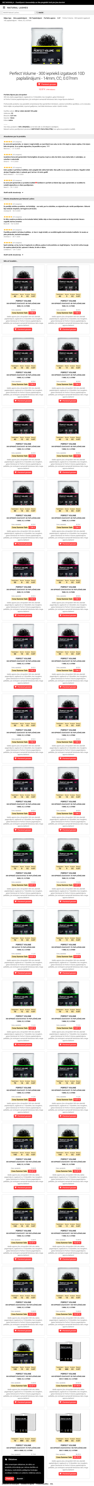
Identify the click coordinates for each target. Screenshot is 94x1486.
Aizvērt (20, 1478)
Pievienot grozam (48, 84)
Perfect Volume (23, 303)
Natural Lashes (17, 7)
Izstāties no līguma (27, 1484)
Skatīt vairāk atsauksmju (13, 192)
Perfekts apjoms (49, 18)
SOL (51, 1484)
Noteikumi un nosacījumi (10, 1484)
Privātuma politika (42, 1484)
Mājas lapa (7, 18)
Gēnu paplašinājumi (20, 18)
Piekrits (9, 1478)
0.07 (58, 18)
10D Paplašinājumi (35, 18)
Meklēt (40, 13)
